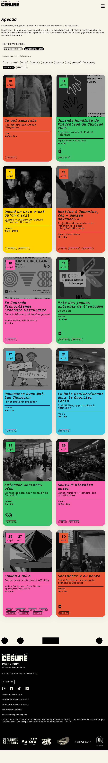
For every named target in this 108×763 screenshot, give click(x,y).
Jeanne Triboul (32, 673)
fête (68, 62)
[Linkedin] (27, 688)
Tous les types (10, 62)
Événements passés (13, 49)
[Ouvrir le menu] (103, 6)
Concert (35, 62)
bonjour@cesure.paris (12, 694)
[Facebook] (11, 688)
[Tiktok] (19, 688)
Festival (59, 62)
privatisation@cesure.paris (14, 714)
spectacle (22, 67)
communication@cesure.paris (15, 704)
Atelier (24, 62)
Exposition (47, 62)
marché (76, 62)
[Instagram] (3, 688)
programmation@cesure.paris (15, 699)
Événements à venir (34, 49)
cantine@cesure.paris (12, 709)
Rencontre (9, 67)
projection (89, 62)
